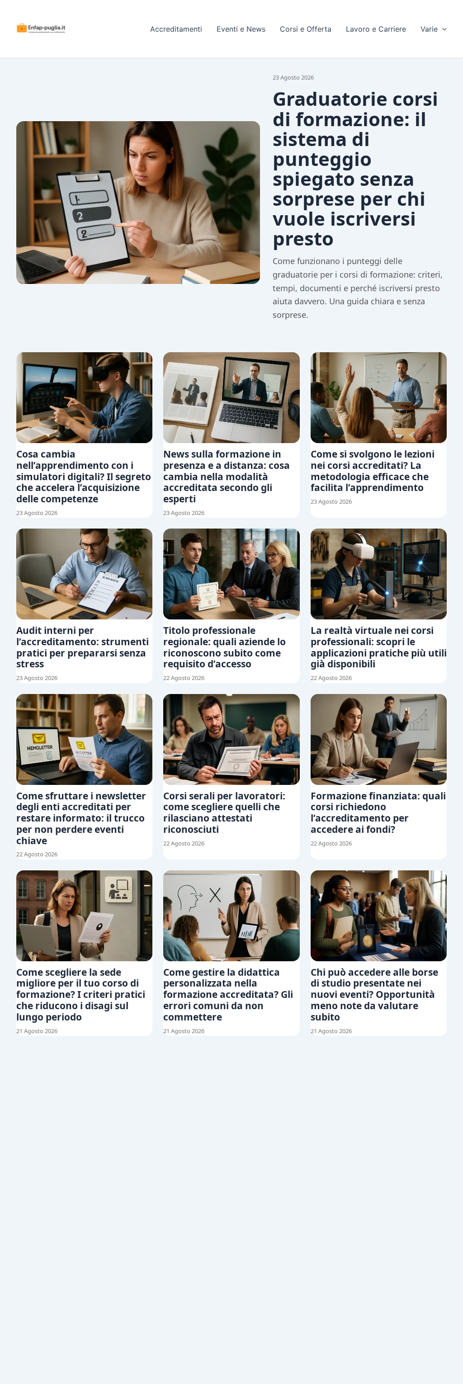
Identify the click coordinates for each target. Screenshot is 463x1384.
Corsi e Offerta (305, 28)
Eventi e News (241, 28)
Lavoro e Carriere (376, 28)
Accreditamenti (176, 28)
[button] (442, 29)
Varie (429, 28)
